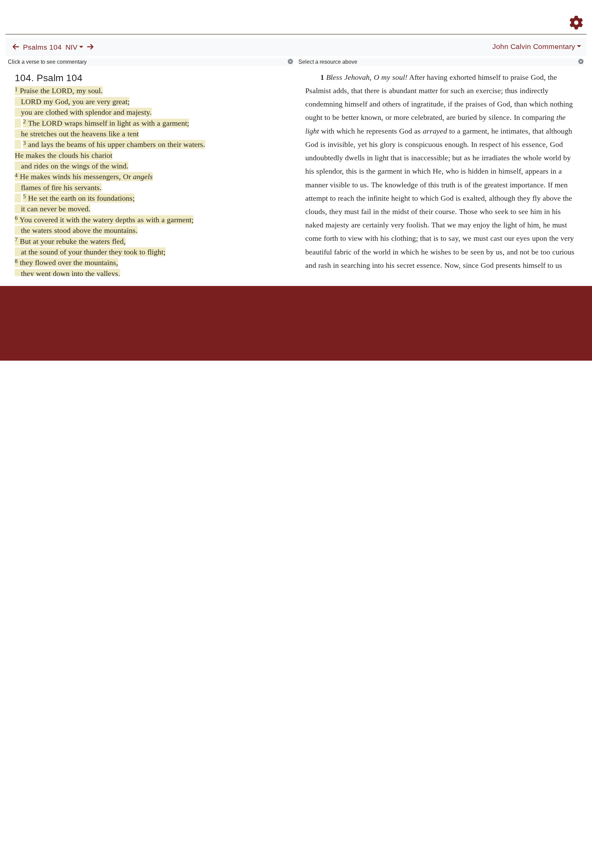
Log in (239, 310)
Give (354, 310)
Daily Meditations (463, 13)
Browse (364, 13)
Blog (495, 13)
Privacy (326, 310)
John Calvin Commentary (533, 46)
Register (573, 13)
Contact (341, 310)
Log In (549, 13)
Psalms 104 (42, 47)
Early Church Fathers (409, 13)
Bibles (282, 310)
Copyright (310, 310)
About (295, 310)
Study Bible (521, 13)
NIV (71, 47)
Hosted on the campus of (261, 340)
